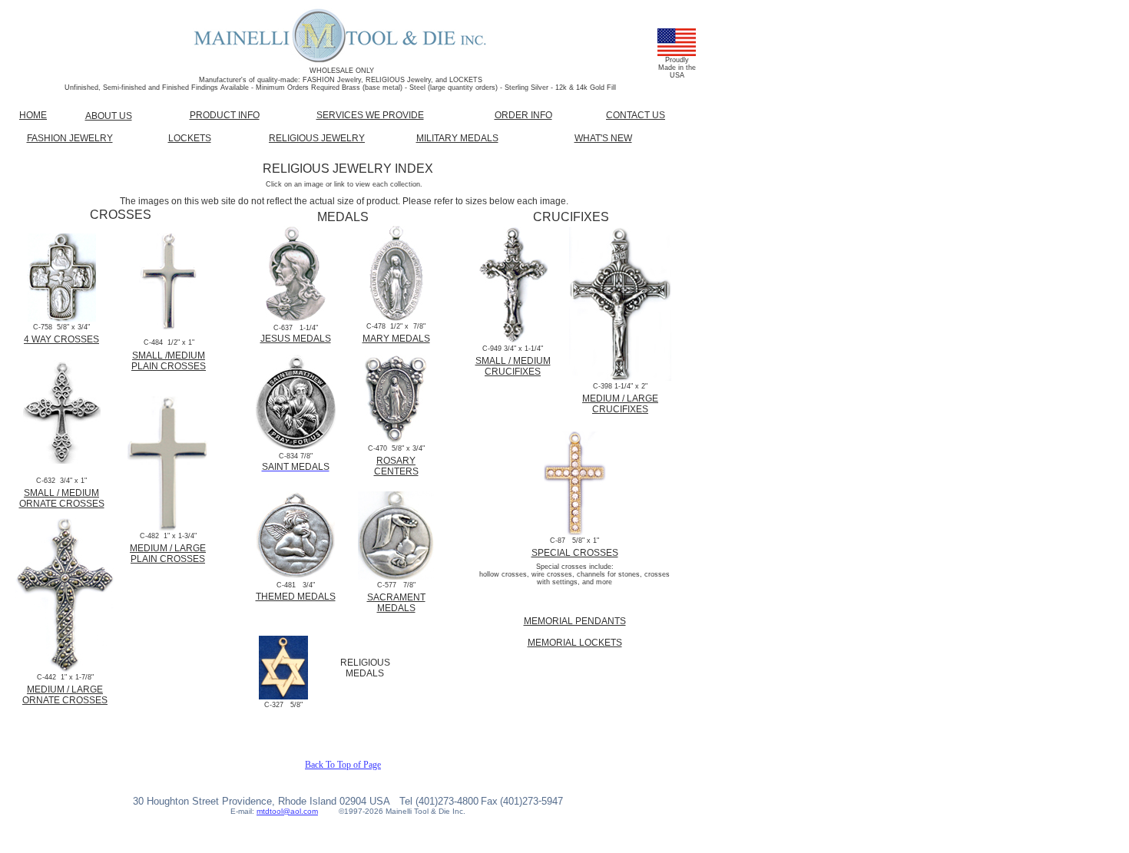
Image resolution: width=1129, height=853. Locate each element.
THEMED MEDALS (296, 596)
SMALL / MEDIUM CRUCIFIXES (513, 366)
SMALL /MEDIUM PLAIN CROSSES (168, 361)
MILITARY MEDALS (457, 138)
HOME (33, 115)
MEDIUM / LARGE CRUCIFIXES (620, 404)
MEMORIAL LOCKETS (575, 642)
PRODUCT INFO (225, 115)
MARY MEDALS (396, 338)
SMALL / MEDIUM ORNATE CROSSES (61, 498)
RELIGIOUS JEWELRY (317, 138)
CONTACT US (635, 115)
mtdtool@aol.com (287, 811)
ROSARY (396, 460)
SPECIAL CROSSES (574, 552)
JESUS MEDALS (295, 338)
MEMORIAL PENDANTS (575, 621)
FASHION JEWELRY (70, 138)
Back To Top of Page (343, 764)
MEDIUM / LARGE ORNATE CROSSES (65, 695)
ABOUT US (108, 116)
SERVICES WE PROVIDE (370, 115)
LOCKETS (189, 138)
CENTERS (396, 471)
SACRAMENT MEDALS (396, 602)
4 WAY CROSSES (61, 339)
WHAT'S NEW (603, 138)
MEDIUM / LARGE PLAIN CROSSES (168, 553)
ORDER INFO (523, 115)
